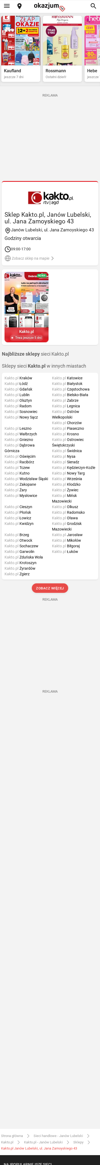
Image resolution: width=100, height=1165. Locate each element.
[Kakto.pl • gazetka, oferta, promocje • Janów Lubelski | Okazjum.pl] (50, 197)
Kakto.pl (7, 1142)
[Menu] (7, 6)
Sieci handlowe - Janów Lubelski (58, 1136)
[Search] (93, 6)
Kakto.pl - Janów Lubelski (43, 1142)
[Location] (19, 6)
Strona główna (12, 1136)
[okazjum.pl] (50, 7)
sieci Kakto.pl (35, 354)
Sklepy (78, 1142)
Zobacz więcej (50, 588)
